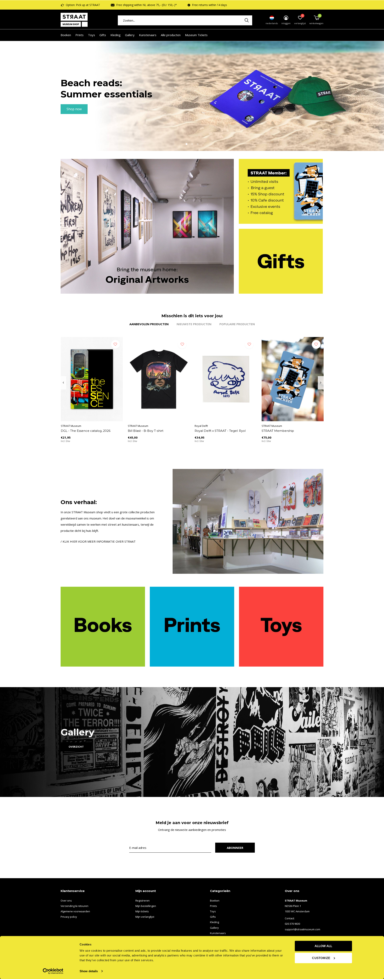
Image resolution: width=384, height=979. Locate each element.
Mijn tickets (142, 911)
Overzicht (76, 746)
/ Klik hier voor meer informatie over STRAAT (98, 541)
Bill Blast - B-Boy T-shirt (145, 431)
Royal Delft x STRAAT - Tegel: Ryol (220, 431)
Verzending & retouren (74, 906)
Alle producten (171, 35)
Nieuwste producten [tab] (194, 324)
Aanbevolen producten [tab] (149, 324)
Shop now (74, 109)
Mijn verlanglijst (144, 917)
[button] (186, 144)
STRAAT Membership (278, 431)
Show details (89, 971)
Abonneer (235, 848)
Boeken (66, 35)
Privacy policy (69, 917)
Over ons (66, 900)
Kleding (115, 35)
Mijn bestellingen (145, 906)
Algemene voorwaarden (75, 911)
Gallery (130, 35)
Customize (321, 957)
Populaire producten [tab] (237, 324)
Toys (91, 35)
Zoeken (246, 20)
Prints (79, 35)
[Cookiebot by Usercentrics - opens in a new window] (53, 971)
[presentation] (63, 382)
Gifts (102, 35)
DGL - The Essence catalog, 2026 (85, 431)
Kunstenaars (147, 35)
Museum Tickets (196, 35)
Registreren (142, 900)
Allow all (323, 946)
